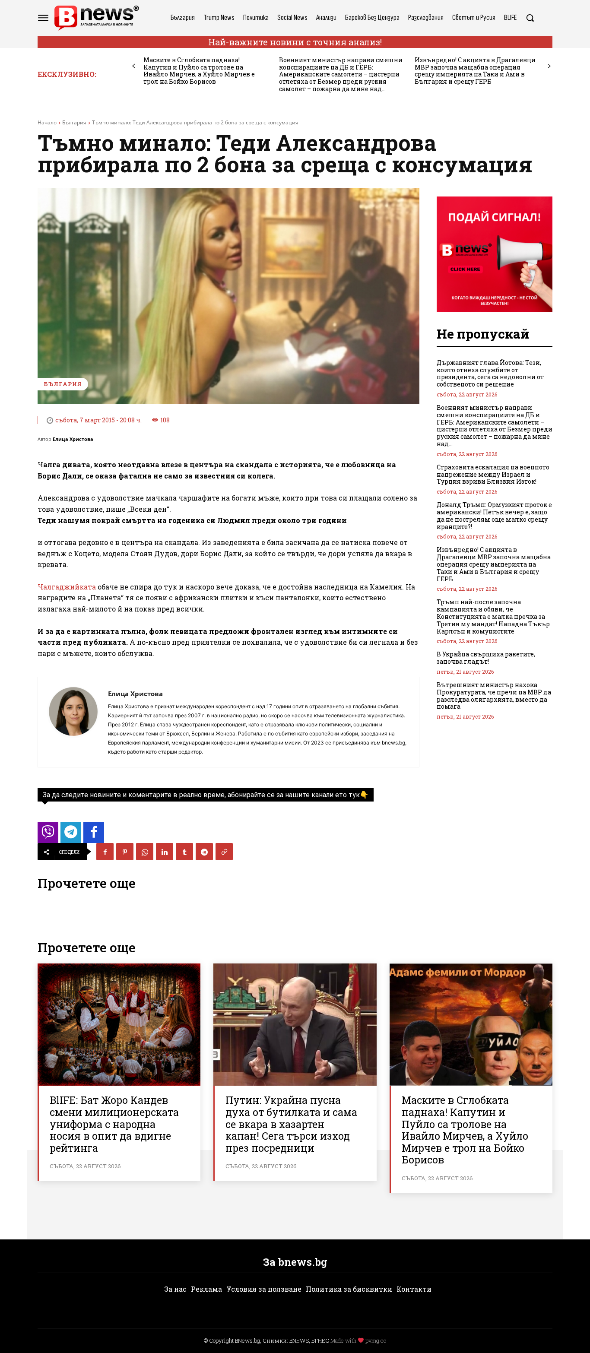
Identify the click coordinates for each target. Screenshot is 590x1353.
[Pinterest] (124, 851)
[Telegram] (204, 851)
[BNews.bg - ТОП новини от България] (96, 18)
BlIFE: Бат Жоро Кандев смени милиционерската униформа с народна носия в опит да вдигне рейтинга (114, 1123)
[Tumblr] (184, 851)
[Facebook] (105, 851)
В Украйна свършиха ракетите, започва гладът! (486, 657)
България (74, 122)
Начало (47, 122)
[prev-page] (133, 66)
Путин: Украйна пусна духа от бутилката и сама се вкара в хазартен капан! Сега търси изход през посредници (291, 1123)
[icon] (48, 835)
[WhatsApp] (144, 851)
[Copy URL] (224, 851)
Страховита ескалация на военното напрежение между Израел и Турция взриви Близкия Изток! (493, 474)
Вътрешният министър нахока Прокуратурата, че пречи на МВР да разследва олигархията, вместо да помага (494, 695)
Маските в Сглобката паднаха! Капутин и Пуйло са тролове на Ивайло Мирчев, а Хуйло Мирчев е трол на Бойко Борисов (199, 71)
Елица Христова (73, 439)
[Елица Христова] (73, 722)
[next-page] (549, 66)
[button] (530, 17)
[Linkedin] (164, 851)
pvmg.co (375, 1340)
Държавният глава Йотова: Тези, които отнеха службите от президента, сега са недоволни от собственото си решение (490, 373)
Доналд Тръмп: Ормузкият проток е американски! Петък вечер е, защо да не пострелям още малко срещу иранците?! (494, 515)
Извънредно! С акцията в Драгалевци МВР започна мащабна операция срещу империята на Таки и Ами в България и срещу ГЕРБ (475, 71)
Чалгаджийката (68, 586)
